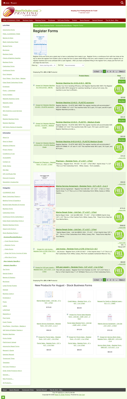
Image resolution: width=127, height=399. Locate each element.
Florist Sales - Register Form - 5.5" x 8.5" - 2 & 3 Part (49, 344)
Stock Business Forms (47, 25)
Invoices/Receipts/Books (64, 25)
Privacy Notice (7, 149)
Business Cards (28, 20)
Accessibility (7, 158)
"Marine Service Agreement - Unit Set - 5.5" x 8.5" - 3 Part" (110, 325)
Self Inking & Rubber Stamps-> (13, 330)
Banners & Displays (9, 277)
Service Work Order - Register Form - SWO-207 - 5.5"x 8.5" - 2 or (110, 346)
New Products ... (8, 379)
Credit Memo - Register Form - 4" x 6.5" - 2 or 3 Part (79, 302)
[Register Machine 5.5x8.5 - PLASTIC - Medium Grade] (44, 125)
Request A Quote (8, 350)
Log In (14, 3)
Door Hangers (7, 74)
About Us (6, 137)
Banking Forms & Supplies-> (12, 200)
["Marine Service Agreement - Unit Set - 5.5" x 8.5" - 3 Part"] (110, 317)
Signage (5, 290)
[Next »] (122, 71)
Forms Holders (7, 94)
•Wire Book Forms (9, 257)
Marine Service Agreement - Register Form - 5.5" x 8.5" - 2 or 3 (82, 186)
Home (7, 3)
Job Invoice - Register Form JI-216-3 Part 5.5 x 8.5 (76, 249)
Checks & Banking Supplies (11, 58)
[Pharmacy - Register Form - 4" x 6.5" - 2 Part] (44, 163)
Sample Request (97, 20)
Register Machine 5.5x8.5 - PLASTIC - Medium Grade (78, 122)
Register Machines (9, 123)
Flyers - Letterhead (9, 90)
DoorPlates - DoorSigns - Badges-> (14, 326)
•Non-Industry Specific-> (11, 261)
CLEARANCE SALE (9, 192)
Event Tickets (7, 322)
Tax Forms (6, 269)
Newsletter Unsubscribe (10, 182)
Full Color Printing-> (9, 366)
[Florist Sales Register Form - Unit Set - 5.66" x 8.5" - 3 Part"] (79, 317)
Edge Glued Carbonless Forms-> (13, 221)
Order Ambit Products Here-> (12, 371)
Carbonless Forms (9, 66)
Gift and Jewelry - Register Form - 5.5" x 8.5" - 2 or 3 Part (79, 267)
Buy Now (122, 81)
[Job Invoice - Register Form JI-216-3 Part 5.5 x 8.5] (44, 251)
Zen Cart (82, 395)
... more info (122, 158)
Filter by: (34, 65)
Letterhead (6, 310)
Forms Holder (7, 338)
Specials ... (6, 375)
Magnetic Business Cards (11, 99)
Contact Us (6, 162)
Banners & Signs (8, 38)
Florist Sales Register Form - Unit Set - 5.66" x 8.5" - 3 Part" (79, 324)
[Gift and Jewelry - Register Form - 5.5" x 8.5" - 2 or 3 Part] (44, 269)
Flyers (5, 302)
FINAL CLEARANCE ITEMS (11, 20)
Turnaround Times (9, 358)
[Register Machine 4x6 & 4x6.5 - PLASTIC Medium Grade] (44, 145)
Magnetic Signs (8, 103)
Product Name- (84, 75)
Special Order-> (8, 273)
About (5, 390)
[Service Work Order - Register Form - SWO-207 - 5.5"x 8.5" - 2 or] (110, 339)
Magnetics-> (7, 314)
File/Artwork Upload (9, 342)
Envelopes (51, 20)
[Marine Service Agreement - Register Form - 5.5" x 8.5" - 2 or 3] (44, 189)
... (116, 71)
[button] (122, 3)
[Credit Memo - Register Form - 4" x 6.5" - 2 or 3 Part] (79, 294)
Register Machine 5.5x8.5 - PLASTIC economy (75, 103)
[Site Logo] (22, 11)
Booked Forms (7, 46)
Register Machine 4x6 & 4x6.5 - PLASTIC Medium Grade (79, 142)
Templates (6, 362)
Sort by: (60, 65)
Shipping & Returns (9, 145)
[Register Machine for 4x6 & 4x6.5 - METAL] (44, 86)
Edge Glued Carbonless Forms (13, 82)
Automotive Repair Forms (11, 346)
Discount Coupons (9, 178)
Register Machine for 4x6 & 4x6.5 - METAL (73, 83)
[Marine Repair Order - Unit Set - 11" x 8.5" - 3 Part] (44, 215)
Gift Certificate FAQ (9, 174)
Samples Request (8, 354)
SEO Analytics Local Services (12, 111)
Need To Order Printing (62, 395)
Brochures (6, 50)
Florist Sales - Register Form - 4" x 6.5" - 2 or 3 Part (79, 344)
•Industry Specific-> (10, 265)
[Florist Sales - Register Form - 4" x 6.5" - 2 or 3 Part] (79, 338)
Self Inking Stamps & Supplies (12, 127)
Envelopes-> (7, 298)
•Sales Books (8, 249)
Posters (74, 20)
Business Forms (40, 20)
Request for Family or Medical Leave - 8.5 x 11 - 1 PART (109, 302)
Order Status (7, 166)
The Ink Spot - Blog (112, 20)
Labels (5, 306)
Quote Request (85, 20)
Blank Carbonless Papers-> (11, 196)
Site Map (6, 170)
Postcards (6, 107)
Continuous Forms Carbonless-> (13, 217)
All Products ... (7, 383)
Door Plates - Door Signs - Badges (14, 78)
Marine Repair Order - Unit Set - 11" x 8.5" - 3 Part (76, 212)
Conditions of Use (9, 154)
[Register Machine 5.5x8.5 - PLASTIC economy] (44, 106)
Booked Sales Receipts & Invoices (14, 204)
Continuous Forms (9, 70)
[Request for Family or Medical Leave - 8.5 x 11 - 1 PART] (110, 294)
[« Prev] (96, 71)
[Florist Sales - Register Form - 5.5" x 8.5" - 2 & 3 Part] (48, 338)
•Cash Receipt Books (10, 241)
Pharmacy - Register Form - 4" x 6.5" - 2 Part (74, 161)
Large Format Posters (10, 285)
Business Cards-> (8, 294)
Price (119, 75)
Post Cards (6, 318)
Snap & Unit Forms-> (9, 229)
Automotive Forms (9, 30)
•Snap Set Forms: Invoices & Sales (15, 253)
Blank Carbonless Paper (10, 42)
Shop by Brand (7, 141)
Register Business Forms (11, 119)
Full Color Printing (63, 20)
